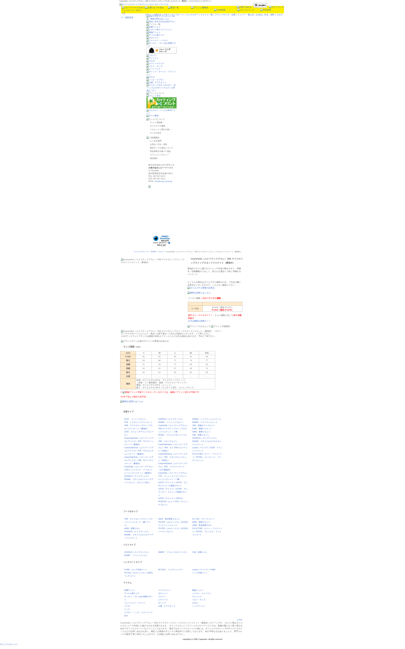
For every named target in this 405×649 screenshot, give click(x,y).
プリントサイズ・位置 (225, 14)
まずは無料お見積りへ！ (199, 321)
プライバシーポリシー (159, 155)
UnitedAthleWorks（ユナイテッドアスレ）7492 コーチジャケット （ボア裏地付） (172, 466)
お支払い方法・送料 (265, 14)
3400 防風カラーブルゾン (203, 425)
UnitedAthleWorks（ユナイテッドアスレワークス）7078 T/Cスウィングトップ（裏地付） (139, 441)
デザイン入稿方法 (153, 14)
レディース (163, 600)
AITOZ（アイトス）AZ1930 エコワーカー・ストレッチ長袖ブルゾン (172, 492)
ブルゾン (161, 252)
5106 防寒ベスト (199, 552)
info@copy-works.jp (163, 181)
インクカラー (192, 14)
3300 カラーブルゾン (167, 441)
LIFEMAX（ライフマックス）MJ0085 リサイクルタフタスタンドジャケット (206, 441)
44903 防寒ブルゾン (201, 522)
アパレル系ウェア (131, 593)
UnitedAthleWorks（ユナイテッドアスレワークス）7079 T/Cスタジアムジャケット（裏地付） (139, 451)
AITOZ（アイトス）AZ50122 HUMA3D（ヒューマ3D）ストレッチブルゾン (173, 501)
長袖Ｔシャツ (198, 590)
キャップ (162, 603)
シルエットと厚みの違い (160, 129)
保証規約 (154, 158)
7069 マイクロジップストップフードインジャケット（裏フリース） (138, 522)
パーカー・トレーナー (201, 593)
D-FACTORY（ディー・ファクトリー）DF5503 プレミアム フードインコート (207, 531)
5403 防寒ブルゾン (200, 435)
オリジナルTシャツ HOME (145, 252)
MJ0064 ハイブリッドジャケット (206, 419)
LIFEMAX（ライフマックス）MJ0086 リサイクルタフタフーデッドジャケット (138, 534)
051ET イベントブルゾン (135, 419)
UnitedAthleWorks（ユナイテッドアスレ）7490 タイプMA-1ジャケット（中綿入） (173, 447)
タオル (195, 603)
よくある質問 (155, 141)
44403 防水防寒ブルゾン (169, 519)
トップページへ (199, 606)
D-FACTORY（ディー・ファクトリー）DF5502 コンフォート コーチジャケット (207, 457)
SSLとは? (161, 245)
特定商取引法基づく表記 (160, 151)
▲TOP (239, 620)
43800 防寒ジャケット (202, 428)
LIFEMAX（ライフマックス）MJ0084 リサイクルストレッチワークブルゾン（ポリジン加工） (138, 479)
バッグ (127, 609)
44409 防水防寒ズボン (202, 525)
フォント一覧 (206, 14)
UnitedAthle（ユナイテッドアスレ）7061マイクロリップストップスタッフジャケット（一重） (173, 428)
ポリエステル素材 (157, 126)
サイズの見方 (155, 133)
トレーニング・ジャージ (134, 603)
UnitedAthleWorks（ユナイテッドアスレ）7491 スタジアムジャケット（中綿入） (172, 457)
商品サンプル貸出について (161, 148)
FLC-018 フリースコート (203, 519)
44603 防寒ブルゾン (201, 432)
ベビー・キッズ (199, 600)
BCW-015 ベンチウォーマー (170, 570)
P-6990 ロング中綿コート (135, 570)
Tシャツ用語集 (156, 122)
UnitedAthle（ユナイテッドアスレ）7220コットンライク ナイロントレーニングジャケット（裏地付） (139, 470)
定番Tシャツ (129, 590)
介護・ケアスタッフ (166, 606)
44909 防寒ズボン (132, 528)
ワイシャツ (197, 596)
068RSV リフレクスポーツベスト (173, 552)
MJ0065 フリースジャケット (205, 422)
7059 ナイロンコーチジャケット (138, 422)
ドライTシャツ (164, 590)
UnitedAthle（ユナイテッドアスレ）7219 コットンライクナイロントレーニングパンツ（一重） (173, 476)
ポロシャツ (163, 593)
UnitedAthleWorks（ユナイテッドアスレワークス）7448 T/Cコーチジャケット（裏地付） (139, 460)
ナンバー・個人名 (245, 14)
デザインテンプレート (173, 14)
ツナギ (127, 606)
